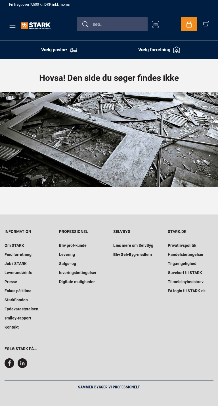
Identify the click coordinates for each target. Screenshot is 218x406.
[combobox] (112, 24)
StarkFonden (16, 300)
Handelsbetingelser (186, 254)
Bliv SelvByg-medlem (132, 254)
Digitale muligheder (77, 281)
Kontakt (12, 327)
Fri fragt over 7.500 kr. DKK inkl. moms (39, 4)
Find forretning (18, 254)
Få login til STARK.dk (187, 291)
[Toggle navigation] (11, 25)
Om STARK (14, 245)
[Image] (109, 139)
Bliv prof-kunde (73, 245)
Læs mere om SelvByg (133, 245)
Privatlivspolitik (182, 245)
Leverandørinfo (18, 272)
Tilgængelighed (182, 263)
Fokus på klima (18, 291)
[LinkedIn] (22, 366)
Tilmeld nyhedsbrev (186, 281)
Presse (11, 281)
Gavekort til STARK (185, 272)
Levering (67, 254)
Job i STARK (16, 263)
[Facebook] (10, 366)
